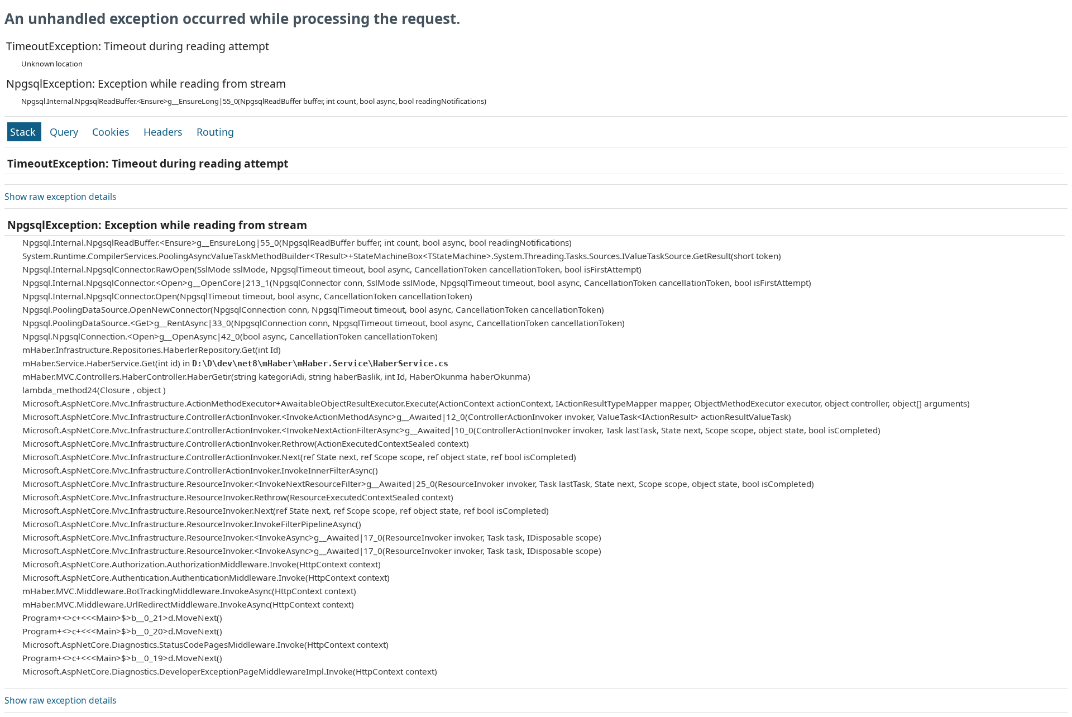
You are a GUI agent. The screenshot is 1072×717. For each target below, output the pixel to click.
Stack (24, 131)
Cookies (112, 131)
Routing (215, 131)
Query (65, 131)
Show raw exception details (60, 196)
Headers (164, 131)
